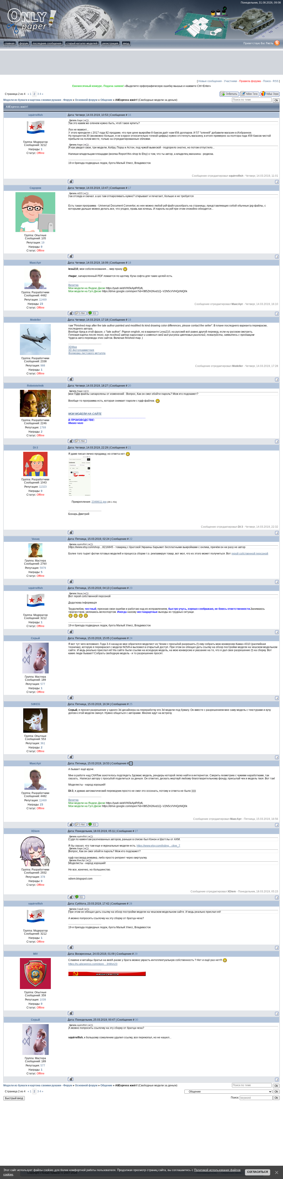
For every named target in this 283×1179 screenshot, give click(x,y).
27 (136, 831)
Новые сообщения (210, 81)
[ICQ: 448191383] (92, 313)
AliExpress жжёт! (126, 100)
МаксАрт (35, 262)
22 (130, 539)
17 (129, 188)
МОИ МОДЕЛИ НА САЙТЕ (84, 413)
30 (136, 1019)
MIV (35, 953)
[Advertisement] (141, 63)
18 (129, 262)
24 (130, 638)
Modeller (35, 319)
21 (129, 447)
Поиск (267, 81)
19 (129, 319)
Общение (106, 100)
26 (130, 763)
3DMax (72, 347)
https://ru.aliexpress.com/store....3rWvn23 (92, 964)
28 (130, 903)
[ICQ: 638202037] (79, 897)
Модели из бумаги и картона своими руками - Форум (37, 100)
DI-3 (35, 447)
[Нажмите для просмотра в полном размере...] (79, 495)
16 (129, 115)
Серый (35, 638)
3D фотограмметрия (81, 350)
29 (136, 953)
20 (129, 385)
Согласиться (257, 1171)
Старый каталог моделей (82, 43)
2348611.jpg (99, 501)
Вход (126, 43)
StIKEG (35, 704)
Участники (230, 81)
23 (130, 588)
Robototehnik (35, 385)
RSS (275, 81)
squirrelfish (35, 115)
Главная (10, 43)
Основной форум (86, 100)
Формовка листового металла (86, 353)
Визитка (73, 285)
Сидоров (35, 188)
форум (23, 43)
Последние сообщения (47, 43)
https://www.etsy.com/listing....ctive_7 (158, 845)
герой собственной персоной (249, 553)
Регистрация (110, 43)
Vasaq (35, 539)
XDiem (35, 831)
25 (130, 704)
